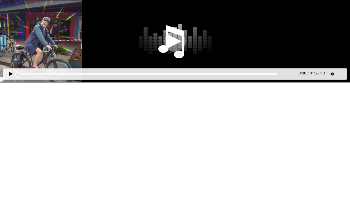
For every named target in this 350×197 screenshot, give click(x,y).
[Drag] (18, 74)
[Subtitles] (341, 73)
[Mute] (332, 74)
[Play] (175, 41)
